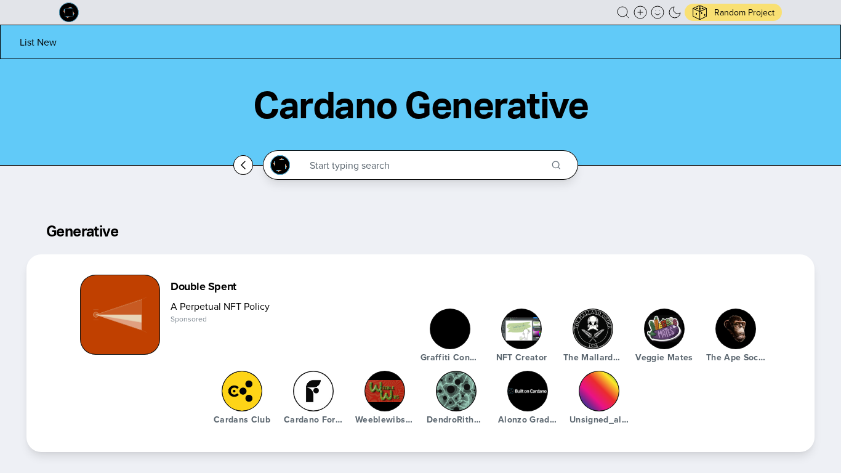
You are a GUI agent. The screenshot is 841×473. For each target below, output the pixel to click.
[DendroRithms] (456, 391)
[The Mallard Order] (593, 329)
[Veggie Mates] (664, 329)
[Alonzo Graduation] (527, 391)
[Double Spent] (120, 314)
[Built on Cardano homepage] (69, 12)
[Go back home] (243, 165)
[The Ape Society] (735, 329)
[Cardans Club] (242, 391)
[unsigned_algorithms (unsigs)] (599, 391)
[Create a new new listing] (640, 12)
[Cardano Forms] (313, 391)
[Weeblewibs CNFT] (384, 391)
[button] (623, 12)
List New (38, 42)
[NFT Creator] (521, 329)
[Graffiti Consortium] (450, 329)
